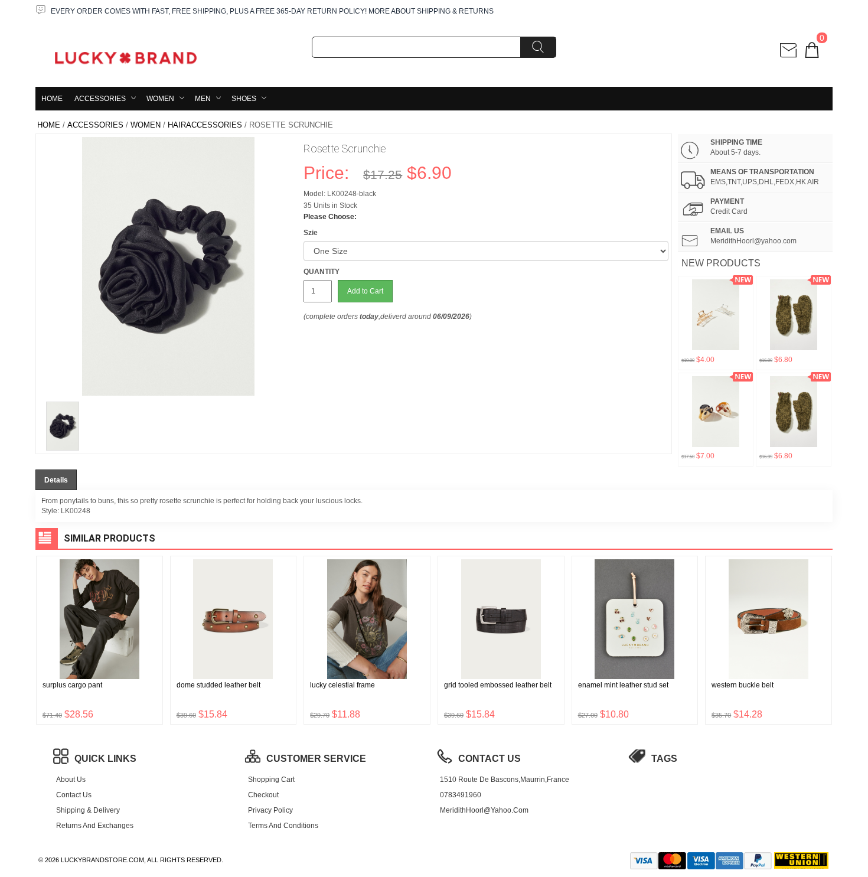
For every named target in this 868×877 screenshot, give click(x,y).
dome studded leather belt (218, 685)
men (203, 98)
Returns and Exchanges (94, 825)
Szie (311, 233)
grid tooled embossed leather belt (498, 685)
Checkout (263, 795)
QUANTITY (322, 272)
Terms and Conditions (283, 825)
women (160, 98)
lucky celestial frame (342, 685)
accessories (100, 98)
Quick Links (105, 759)
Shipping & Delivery (88, 810)
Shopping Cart (271, 779)
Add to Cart (365, 291)
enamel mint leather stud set (623, 685)
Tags (664, 759)
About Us (71, 779)
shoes (243, 98)
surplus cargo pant (72, 685)
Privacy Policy (270, 810)
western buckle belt (743, 685)
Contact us (74, 795)
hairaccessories (205, 124)
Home (52, 98)
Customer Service (316, 759)
